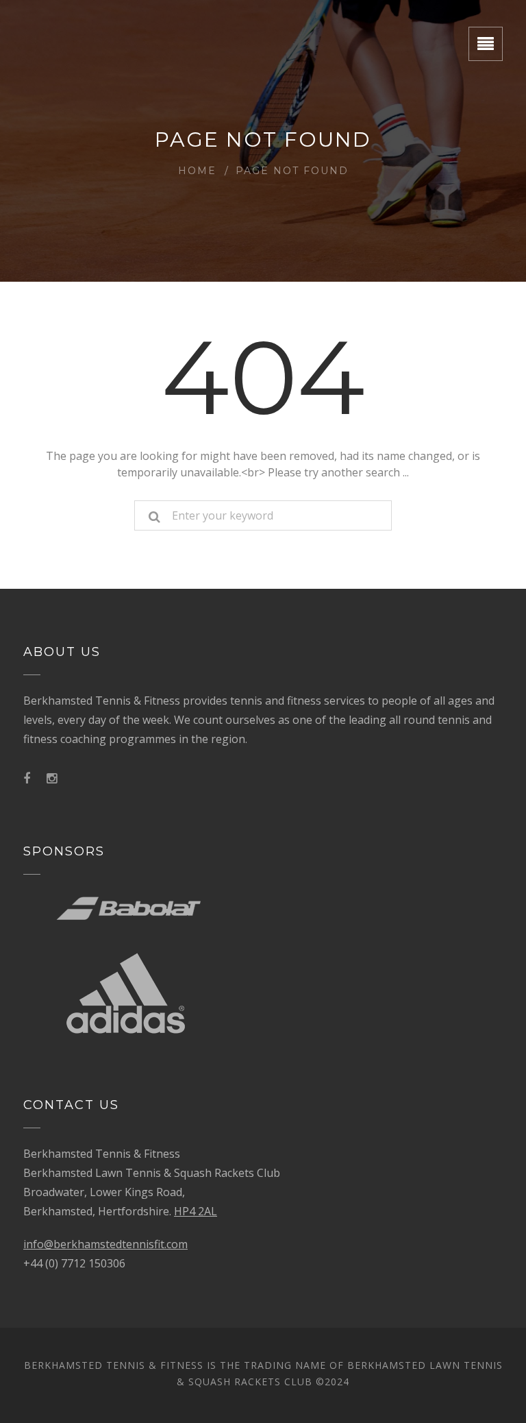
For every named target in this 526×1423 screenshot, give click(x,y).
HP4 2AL (195, 1211)
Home (197, 171)
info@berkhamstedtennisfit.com (105, 1244)
